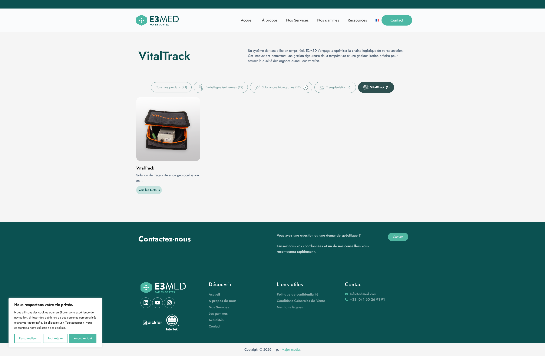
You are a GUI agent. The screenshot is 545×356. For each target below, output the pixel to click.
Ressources (357, 20)
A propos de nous (222, 300)
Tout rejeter (55, 338)
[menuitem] (377, 20)
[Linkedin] (146, 302)
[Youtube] (157, 302)
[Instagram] (169, 302)
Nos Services (297, 20)
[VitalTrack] (168, 129)
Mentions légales (290, 307)
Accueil (247, 20)
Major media (291, 349)
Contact (214, 326)
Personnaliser (28, 338)
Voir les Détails (149, 190)
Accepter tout (83, 338)
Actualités (216, 319)
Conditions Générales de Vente (301, 300)
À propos (270, 20)
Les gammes (218, 313)
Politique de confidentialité (297, 294)
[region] (55, 322)
